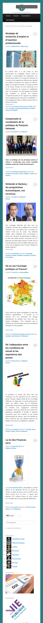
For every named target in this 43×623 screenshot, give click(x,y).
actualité (8, 173)
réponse (9, 257)
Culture (14, 547)
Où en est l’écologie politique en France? (16, 267)
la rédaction (23, 132)
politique (26, 173)
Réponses (24, 336)
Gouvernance (23, 106)
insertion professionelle (22, 108)
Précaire (8, 431)
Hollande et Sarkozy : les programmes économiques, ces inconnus (17, 188)
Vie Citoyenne (10, 20)
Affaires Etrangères (18, 543)
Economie (16, 106)
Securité (15, 563)
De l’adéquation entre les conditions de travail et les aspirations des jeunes (17, 351)
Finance (8, 509)
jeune (33, 429)
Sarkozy (33, 255)
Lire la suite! (9, 249)
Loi (12, 509)
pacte (21, 173)
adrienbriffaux (24, 272)
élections (8, 255)
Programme (26, 255)
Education (22, 334)
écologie (8, 336)
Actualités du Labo (18, 539)
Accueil (8, 16)
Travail (17, 431)
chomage (11, 108)
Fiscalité (14, 255)
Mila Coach (25, 46)
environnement (15, 336)
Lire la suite (10, 104)
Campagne (29, 253)
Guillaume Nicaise (11, 448)
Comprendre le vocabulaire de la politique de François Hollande (17, 123)
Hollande (19, 255)
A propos (15, 16)
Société (30, 106)
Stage (13, 431)
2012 (27, 507)
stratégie (32, 108)
